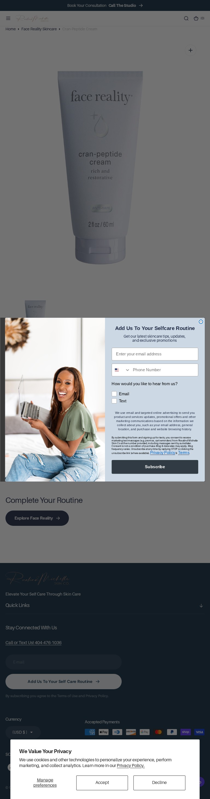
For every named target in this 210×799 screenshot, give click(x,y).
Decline (159, 782)
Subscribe (155, 466)
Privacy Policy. (131, 765)
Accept (102, 782)
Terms (183, 452)
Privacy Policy (162, 452)
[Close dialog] (201, 321)
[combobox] (121, 370)
